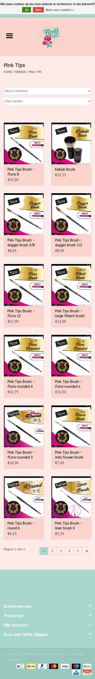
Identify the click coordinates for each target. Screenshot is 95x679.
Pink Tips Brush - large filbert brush (70, 313)
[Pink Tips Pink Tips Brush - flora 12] (24, 285)
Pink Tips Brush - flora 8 (21, 171)
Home (8, 72)
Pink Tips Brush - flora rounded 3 (21, 454)
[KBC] (75, 672)
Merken (20, 72)
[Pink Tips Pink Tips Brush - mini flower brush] (71, 426)
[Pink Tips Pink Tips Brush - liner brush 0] (71, 497)
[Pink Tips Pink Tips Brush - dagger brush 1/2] (71, 214)
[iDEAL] (30, 666)
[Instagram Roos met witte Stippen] (52, 584)
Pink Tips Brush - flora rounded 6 (21, 384)
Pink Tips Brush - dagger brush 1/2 (68, 242)
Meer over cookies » (60, 10)
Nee (38, 10)
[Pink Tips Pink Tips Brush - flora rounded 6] (24, 356)
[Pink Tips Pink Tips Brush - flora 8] (24, 143)
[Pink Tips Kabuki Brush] (71, 143)
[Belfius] (86, 666)
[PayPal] (42, 666)
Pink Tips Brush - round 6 (21, 525)
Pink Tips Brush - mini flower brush (69, 454)
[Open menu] (9, 35)
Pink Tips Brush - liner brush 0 (68, 525)
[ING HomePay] (86, 672)
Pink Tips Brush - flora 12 (21, 313)
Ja (26, 10)
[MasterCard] (53, 666)
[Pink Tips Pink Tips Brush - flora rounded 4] (71, 356)
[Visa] (64, 666)
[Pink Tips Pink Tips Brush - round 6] (24, 497)
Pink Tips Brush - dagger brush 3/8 (21, 242)
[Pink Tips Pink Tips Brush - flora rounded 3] (24, 426)
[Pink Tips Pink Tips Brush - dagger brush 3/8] (24, 214)
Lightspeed (11, 660)
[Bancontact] (19, 666)
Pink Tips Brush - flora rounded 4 (68, 384)
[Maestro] (75, 666)
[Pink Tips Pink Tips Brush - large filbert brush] (71, 285)
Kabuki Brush (65, 169)
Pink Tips (35, 72)
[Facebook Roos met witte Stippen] (43, 584)
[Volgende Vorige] (86, 551)
